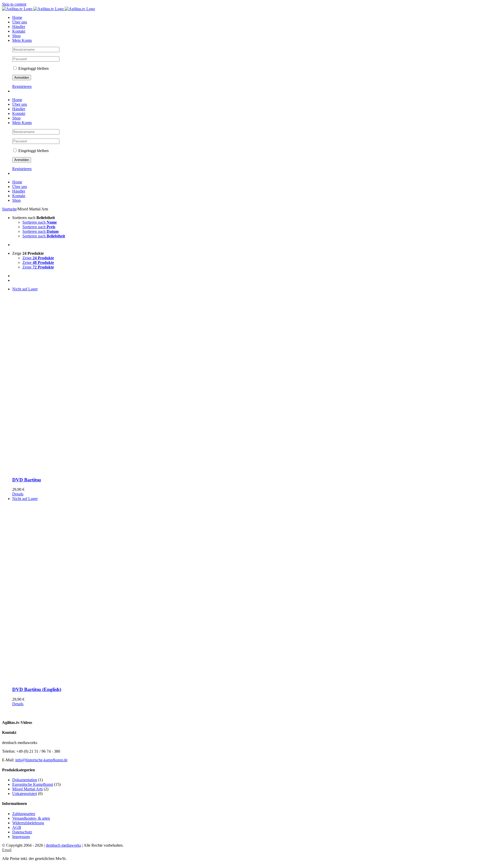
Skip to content (14, 4)
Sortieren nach (39, 222)
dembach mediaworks (63, 845)
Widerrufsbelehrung (28, 823)
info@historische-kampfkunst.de (41, 760)
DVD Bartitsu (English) (36, 689)
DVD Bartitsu (26, 479)
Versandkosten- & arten (31, 818)
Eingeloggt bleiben (33, 68)
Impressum (21, 836)
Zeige (38, 258)
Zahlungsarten (23, 814)
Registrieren (22, 86)
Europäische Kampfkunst (32, 784)
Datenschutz (22, 832)
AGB (16, 827)
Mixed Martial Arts (27, 789)
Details (17, 494)
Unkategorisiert (24, 793)
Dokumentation (24, 780)
